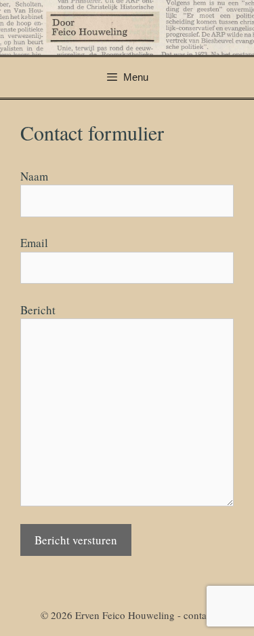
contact (199, 615)
